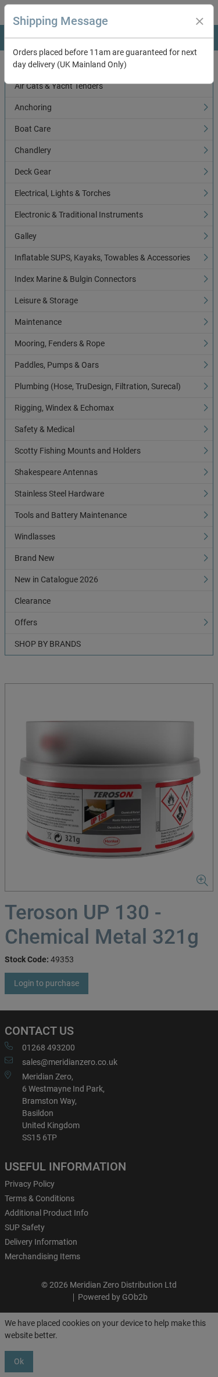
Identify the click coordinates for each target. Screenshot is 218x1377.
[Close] (199, 21)
